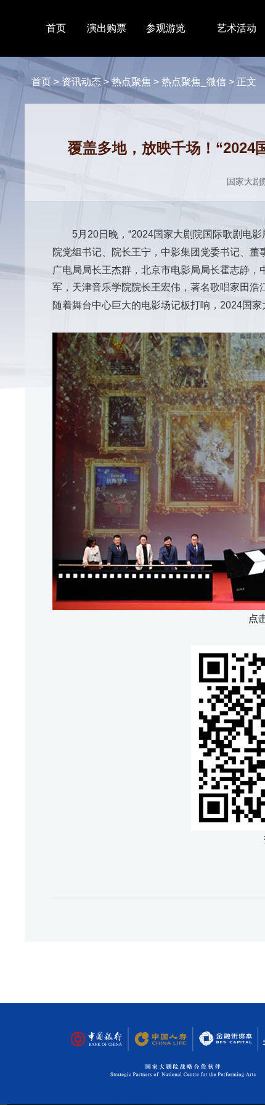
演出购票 (106, 28)
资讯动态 (81, 82)
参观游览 (166, 28)
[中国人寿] (160, 1039)
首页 (56, 28)
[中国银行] (96, 1039)
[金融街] (219, 1039)
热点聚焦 (131, 82)
